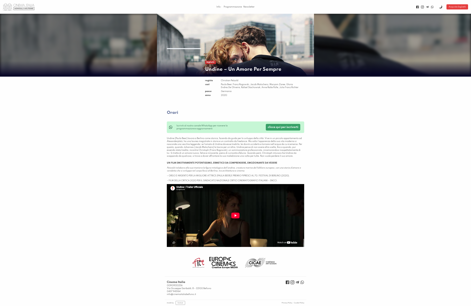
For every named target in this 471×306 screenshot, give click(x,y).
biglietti (210, 62)
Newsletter (249, 7)
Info (218, 7)
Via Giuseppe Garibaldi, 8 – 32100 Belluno (189, 288)
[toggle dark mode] (441, 7)
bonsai (180, 303)
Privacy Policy (287, 303)
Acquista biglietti (457, 7)
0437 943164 (173, 291)
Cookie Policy (299, 303)
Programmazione (233, 7)
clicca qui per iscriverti (283, 127)
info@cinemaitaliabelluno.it (181, 294)
